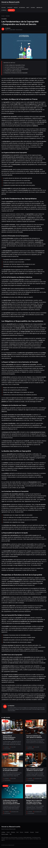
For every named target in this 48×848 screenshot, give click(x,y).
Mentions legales (5, 834)
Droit (27, 7)
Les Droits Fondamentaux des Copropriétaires (14, 67)
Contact (11, 10)
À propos (4, 10)
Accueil (4, 7)
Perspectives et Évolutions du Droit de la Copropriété (16, 72)
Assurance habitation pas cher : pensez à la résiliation (34, 736)
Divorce (33, 7)
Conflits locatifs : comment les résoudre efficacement (10, 769)
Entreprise (22, 7)
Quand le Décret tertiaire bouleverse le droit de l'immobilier (9, 737)
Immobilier (39, 7)
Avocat (16, 7)
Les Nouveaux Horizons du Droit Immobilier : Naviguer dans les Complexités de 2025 (11, 802)
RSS (10, 834)
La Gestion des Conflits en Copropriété (13, 70)
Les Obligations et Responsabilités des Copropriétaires (16, 69)
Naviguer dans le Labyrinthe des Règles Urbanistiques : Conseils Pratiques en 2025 (34, 802)
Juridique (9, 7)
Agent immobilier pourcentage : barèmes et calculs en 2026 (34, 769)
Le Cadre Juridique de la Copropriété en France (15, 65)
